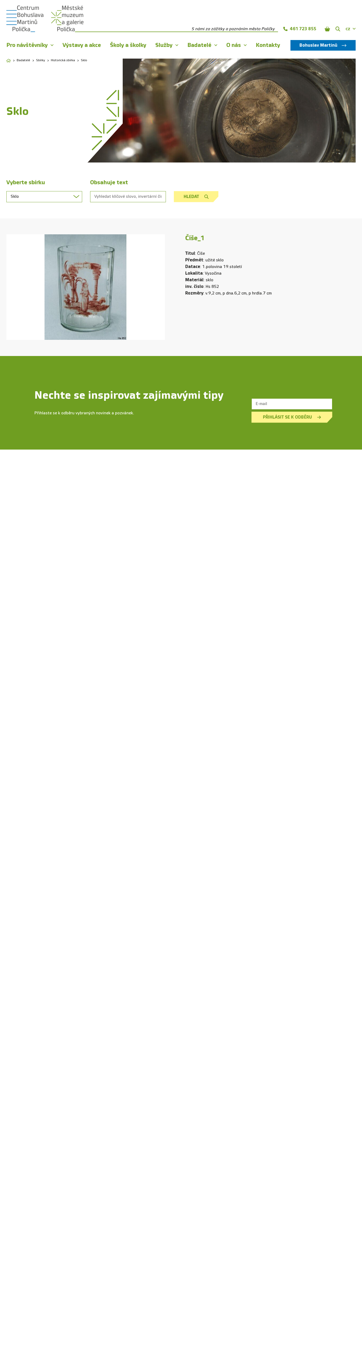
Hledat (191, 196)
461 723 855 (303, 28)
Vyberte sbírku (25, 182)
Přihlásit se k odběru (287, 417)
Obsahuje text (109, 182)
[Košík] (327, 29)
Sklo (84, 60)
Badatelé (23, 60)
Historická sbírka (63, 60)
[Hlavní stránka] (8, 60)
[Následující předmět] (157, 287)
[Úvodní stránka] (24, 19)
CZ (348, 29)
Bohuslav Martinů (318, 45)
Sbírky (40, 60)
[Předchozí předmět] (14, 287)
